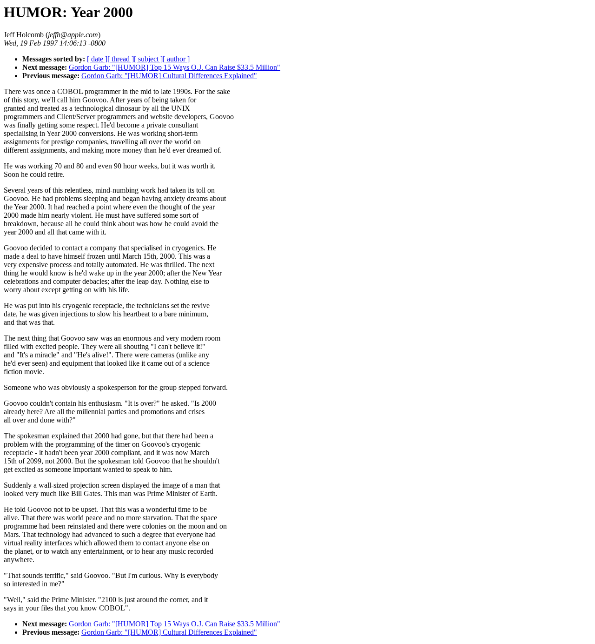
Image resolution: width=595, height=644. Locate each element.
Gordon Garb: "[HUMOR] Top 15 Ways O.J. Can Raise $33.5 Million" (174, 67)
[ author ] (176, 59)
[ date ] (97, 59)
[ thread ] (120, 59)
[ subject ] (148, 59)
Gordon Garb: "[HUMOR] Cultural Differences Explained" (169, 76)
